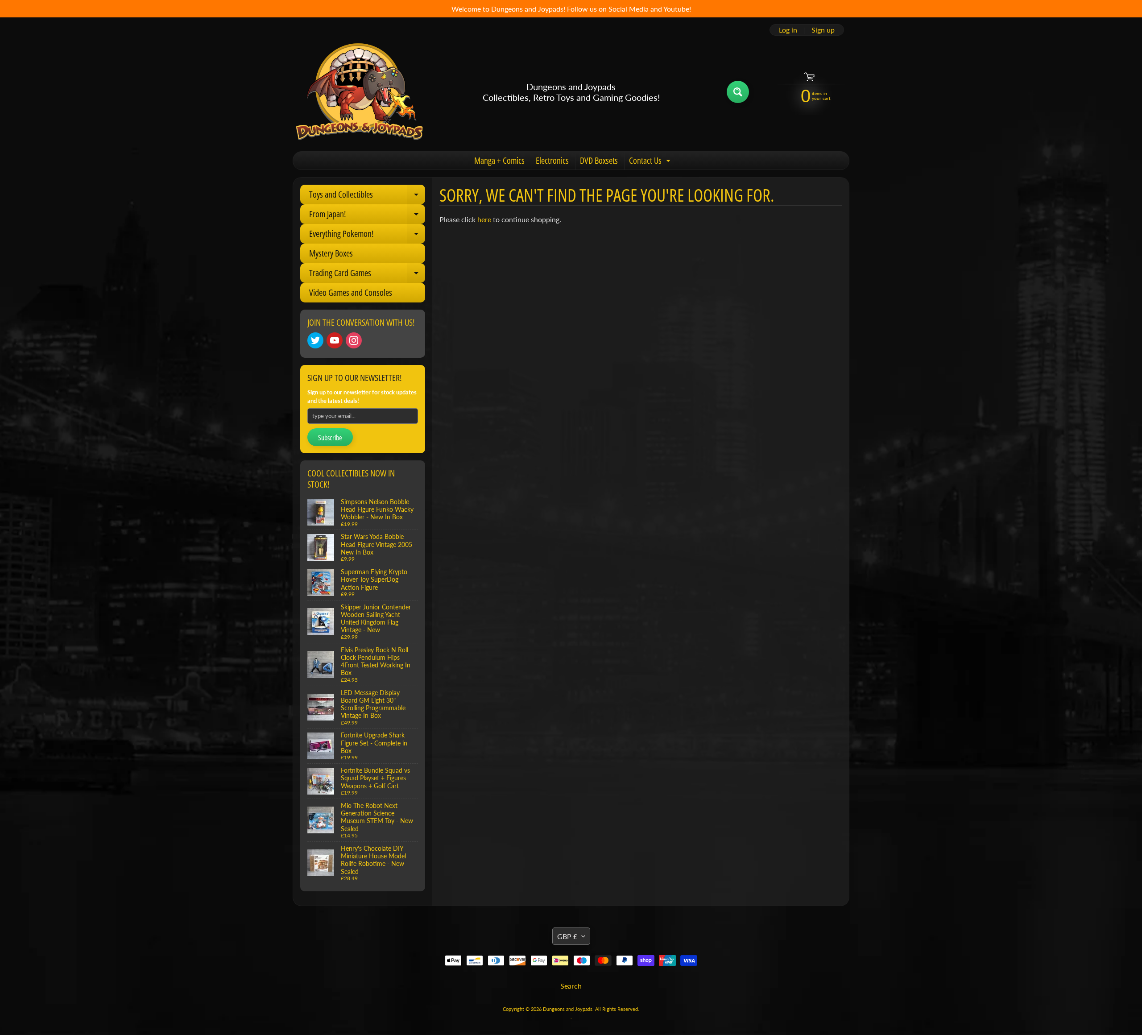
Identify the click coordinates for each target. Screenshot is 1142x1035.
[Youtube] (335, 340)
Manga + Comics (499, 160)
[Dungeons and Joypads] (359, 92)
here (484, 219)
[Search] (738, 92)
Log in (788, 29)
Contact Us (651, 162)
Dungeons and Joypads (567, 1009)
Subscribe (330, 438)
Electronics (552, 160)
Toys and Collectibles (367, 196)
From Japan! (367, 216)
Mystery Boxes (331, 253)
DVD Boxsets (599, 160)
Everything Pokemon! (367, 236)
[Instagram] (354, 340)
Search (571, 985)
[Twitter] (315, 340)
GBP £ (567, 936)
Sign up (823, 29)
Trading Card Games (367, 275)
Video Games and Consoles (350, 292)
